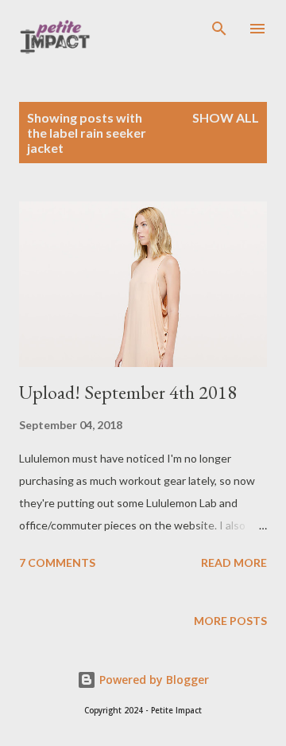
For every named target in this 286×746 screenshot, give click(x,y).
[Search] (219, 28)
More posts (230, 620)
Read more (234, 562)
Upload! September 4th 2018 (128, 392)
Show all (225, 117)
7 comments (57, 562)
